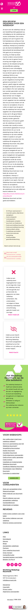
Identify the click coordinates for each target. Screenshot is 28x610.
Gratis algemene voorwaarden (13, 455)
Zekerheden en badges (11, 505)
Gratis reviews (7, 460)
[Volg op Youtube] (20, 564)
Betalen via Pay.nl (9, 559)
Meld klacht (13, 352)
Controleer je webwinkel (11, 473)
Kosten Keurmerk (9, 450)
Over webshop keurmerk (11, 550)
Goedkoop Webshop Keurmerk (13, 466)
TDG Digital (10, 599)
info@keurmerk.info (9, 580)
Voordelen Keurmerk (10, 453)
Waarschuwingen (9, 491)
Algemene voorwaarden (11, 591)
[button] (2, 9)
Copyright (6, 587)
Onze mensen (7, 553)
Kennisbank (7, 539)
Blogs (5, 543)
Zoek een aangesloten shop (12, 489)
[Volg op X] (8, 564)
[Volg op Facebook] (16, 564)
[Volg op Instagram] (12, 564)
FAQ (4, 537)
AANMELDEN (14, 478)
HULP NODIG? (18, 607)
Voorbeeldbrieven (9, 503)
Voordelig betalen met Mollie (12, 557)
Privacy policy (7, 589)
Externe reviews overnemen (12, 523)
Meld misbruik (13, 315)
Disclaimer (6, 585)
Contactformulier (8, 555)
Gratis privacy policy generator (13, 457)
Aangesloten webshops (11, 546)
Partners (6, 548)
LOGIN (14, 10)
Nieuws (5, 541)
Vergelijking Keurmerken (11, 448)
